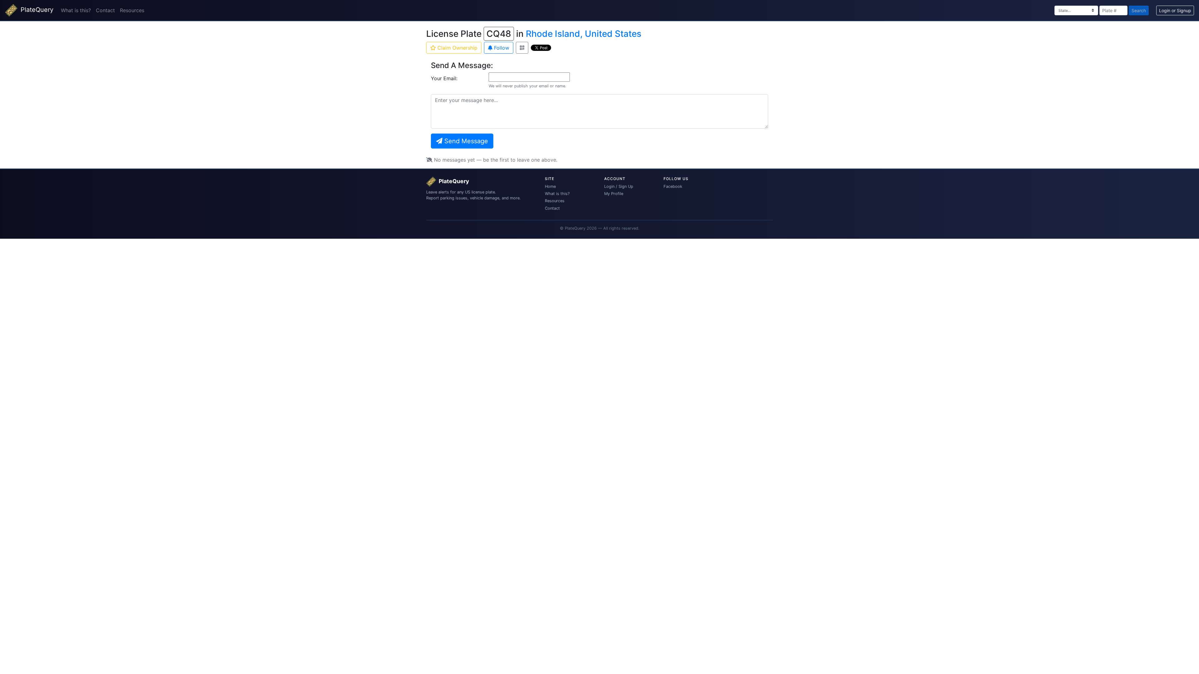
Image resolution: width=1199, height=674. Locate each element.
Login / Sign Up (618, 186)
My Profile (613, 193)
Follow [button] (500, 48)
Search (1139, 10)
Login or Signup (1175, 10)
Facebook (673, 186)
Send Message (465, 141)
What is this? (76, 10)
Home (550, 186)
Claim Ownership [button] (456, 48)
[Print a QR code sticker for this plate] (522, 48)
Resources (132, 10)
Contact (105, 10)
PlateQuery (36, 9)
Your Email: (444, 78)
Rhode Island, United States (583, 33)
